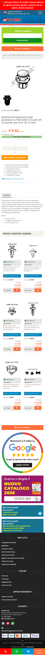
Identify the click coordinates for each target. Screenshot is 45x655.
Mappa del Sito (7, 582)
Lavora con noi (7, 585)
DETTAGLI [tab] (6, 195)
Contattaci (5, 579)
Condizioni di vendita (9, 542)
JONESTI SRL (6, 611)
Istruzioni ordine (7, 549)
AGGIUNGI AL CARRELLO (16, 157)
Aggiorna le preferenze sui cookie (13, 558)
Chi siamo (5, 576)
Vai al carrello (23, 427)
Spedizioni (5, 546)
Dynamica (30, 647)
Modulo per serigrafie (9, 564)
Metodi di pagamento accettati (12, 631)
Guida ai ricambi (7, 597)
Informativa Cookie (8, 555)
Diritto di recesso (7, 561)
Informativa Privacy (8, 552)
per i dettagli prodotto (14, 179)
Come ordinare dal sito (9, 600)
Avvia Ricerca (22, 40)
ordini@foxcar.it (9, 619)
